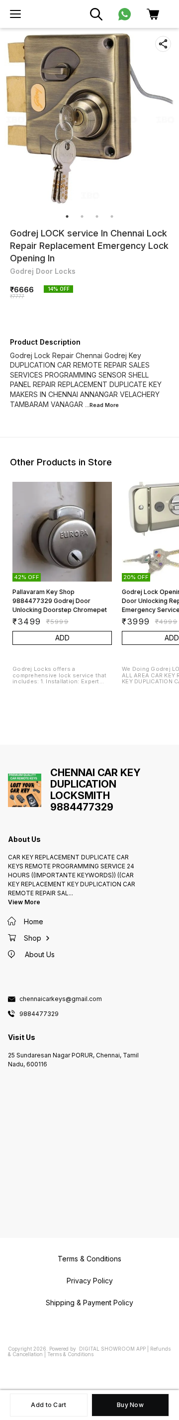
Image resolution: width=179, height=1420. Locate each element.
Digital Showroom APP (112, 1349)
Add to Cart (48, 1405)
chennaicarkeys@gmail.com (60, 999)
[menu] (15, 13)
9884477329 (39, 1014)
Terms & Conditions (70, 1354)
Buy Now (130, 1405)
